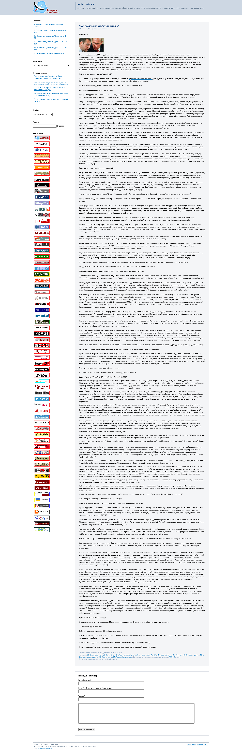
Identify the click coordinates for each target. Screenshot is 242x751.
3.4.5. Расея (177, 655)
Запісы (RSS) (191, 744)
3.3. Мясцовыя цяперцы (164, 655)
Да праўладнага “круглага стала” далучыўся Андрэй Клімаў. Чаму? (51, 94)
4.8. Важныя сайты (105, 657)
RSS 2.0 (172, 657)
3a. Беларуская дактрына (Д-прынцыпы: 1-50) (50, 37)
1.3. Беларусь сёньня (94, 655)
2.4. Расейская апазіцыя (125, 655)
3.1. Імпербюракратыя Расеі (144, 655)
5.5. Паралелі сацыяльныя (122, 657)
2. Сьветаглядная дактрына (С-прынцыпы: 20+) (50, 31)
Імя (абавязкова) (84, 680)
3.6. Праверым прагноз (191, 655)
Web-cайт (82, 696)
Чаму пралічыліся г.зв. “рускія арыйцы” (99, 26)
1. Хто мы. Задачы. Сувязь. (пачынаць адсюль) (49, 25)
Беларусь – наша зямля (46, 7)
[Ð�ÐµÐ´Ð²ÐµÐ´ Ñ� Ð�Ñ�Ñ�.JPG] (91, 51)
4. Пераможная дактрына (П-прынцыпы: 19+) (51, 53)
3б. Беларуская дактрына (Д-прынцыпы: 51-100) (50, 43)
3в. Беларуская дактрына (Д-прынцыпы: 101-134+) (51, 49)
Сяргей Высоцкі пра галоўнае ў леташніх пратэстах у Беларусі (49, 89)
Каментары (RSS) (202, 744)
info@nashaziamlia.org (45, 748)
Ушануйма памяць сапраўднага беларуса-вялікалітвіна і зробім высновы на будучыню (51, 83)
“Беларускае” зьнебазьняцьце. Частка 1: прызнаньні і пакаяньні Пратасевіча (49, 77)
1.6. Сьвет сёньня (109, 655)
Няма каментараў (100, 29)
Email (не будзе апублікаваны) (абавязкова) (95, 688)
